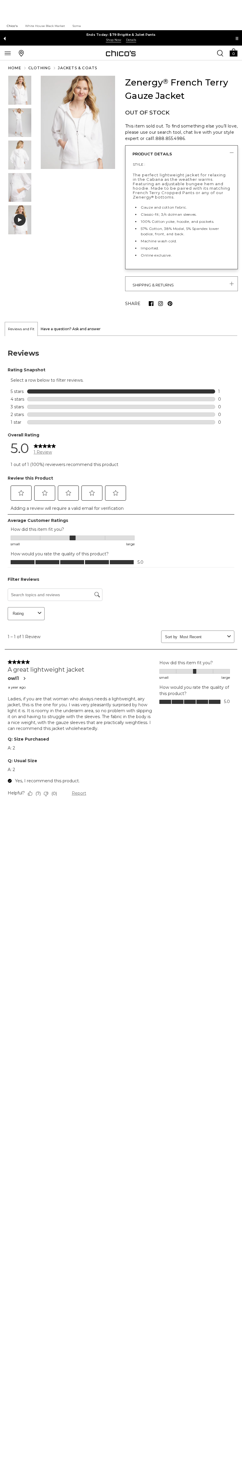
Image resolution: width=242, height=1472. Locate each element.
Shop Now (113, 40)
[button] (233, 52)
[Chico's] (121, 53)
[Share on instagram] (160, 303)
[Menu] (7, 53)
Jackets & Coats (77, 68)
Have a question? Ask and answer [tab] (71, 329)
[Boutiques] (21, 53)
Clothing (39, 68)
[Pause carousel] (237, 38)
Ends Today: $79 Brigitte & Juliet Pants (121, 34)
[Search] (220, 53)
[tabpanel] (121, 574)
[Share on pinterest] (170, 303)
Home (14, 68)
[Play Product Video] (19, 219)
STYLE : (139, 164)
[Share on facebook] (151, 303)
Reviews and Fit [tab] (21, 329)
